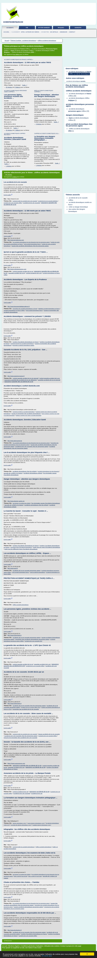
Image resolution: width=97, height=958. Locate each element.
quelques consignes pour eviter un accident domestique (28, 415)
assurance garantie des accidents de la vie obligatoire (21, 380)
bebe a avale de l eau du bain (35, 876)
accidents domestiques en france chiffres (14, 310)
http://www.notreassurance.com (16, 269)
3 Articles (38, 124)
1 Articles (8, 166)
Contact (72, 32)
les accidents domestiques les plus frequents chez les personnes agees (31, 242)
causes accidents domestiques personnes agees (28, 907)
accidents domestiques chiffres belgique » (14, 134)
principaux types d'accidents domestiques (21, 547)
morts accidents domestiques (37, 572)
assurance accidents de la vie (35, 767)
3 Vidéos (17, 87)
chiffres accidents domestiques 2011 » (46, 133)
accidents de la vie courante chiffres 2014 (30, 707)
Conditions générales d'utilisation (32, 946)
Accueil (6, 32)
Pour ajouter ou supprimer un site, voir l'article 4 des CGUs (21, 947)
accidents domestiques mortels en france (80, 203)
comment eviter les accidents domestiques (23, 847)
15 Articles (9, 130)
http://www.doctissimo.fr (14, 930)
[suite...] (24, 85)
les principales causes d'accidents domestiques (46, 503)
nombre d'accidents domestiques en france (26, 342)
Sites (23, 32)
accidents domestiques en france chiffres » (18, 59)
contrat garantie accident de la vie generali (25, 378)
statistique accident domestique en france (49, 308)
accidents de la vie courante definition (48, 201)
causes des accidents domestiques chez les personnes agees (30, 246)
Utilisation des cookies (51, 946)
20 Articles (9, 87)
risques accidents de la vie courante (49, 734)
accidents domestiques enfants (33, 473)
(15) (78, 110)
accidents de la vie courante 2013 (33, 641)
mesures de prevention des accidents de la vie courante (20, 737)
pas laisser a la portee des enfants (21, 503)
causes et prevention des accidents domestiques (26, 413)
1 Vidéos (17, 130)
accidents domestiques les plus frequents (48, 471)
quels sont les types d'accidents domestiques (46, 547)
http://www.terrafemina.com (15, 240)
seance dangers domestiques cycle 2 (36, 823)
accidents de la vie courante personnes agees (26, 570)
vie (27, 27)
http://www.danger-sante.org (15, 501)
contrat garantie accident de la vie (23, 271)
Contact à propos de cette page (70, 946)
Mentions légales (14, 946)
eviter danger (44, 27)
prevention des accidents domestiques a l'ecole (25, 308)
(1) (78, 99)
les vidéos (16, 54)
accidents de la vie (36, 793)
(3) (78, 119)
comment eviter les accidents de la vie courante (25, 201)
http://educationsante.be (14, 440)
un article (54, 32)
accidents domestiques (10, 28)
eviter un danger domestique (78, 207)
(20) (79, 95)
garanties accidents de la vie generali (49, 380)
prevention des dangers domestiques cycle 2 (21, 825)
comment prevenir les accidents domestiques (22, 343)
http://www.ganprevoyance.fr (16, 376)
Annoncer (63, 32)
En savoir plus (47, 956)
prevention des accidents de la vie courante (26, 709)
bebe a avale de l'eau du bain (20, 876)
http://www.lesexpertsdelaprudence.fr (18, 306)
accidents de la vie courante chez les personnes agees (31, 446)
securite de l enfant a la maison (13, 473)
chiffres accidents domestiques (21, 604)
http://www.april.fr (12, 568)
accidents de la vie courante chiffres (13, 203)
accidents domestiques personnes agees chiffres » (15, 91)
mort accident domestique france (32, 244)
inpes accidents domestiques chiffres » (43, 91)
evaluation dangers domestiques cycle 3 (41, 825)
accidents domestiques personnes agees (80, 105)
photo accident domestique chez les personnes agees (79, 125)
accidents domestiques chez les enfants (25, 471)
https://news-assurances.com (16, 763)
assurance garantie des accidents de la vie (19, 381)
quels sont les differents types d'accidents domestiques (20, 549)
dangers (78, 27)
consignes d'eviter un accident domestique (24, 411)
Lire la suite (7, 195)
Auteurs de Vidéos (32, 32)
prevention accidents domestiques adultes (23, 345)
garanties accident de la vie (16, 273)
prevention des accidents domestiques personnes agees (32, 639)
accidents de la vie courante (31, 203)
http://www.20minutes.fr (14, 635)
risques (61, 27)
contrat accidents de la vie (34, 273)
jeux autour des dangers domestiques (76, 210)
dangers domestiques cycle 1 (19, 823)
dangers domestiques (75, 115)
